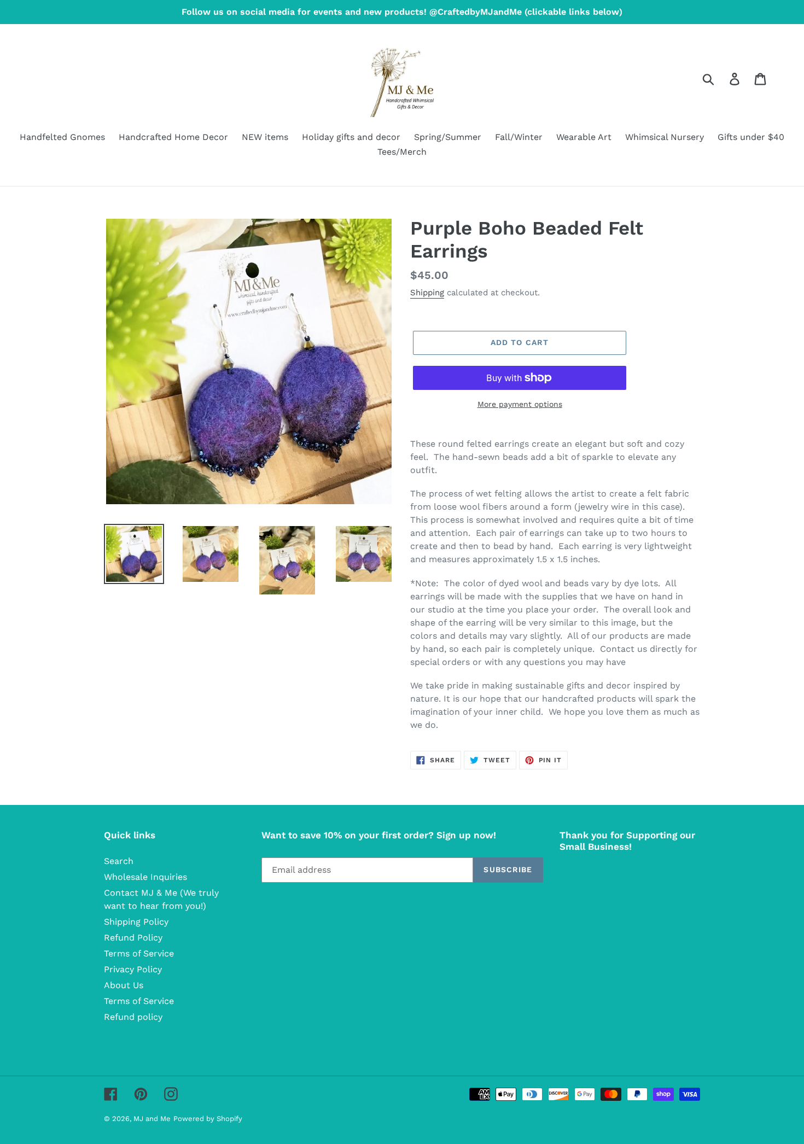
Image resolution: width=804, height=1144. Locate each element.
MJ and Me (152, 1118)
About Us (123, 985)
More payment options (519, 404)
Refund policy (133, 1017)
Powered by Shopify (207, 1118)
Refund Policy (133, 937)
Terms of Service (139, 953)
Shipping (427, 292)
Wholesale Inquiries (145, 877)
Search (118, 861)
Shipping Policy (136, 922)
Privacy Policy (133, 969)
